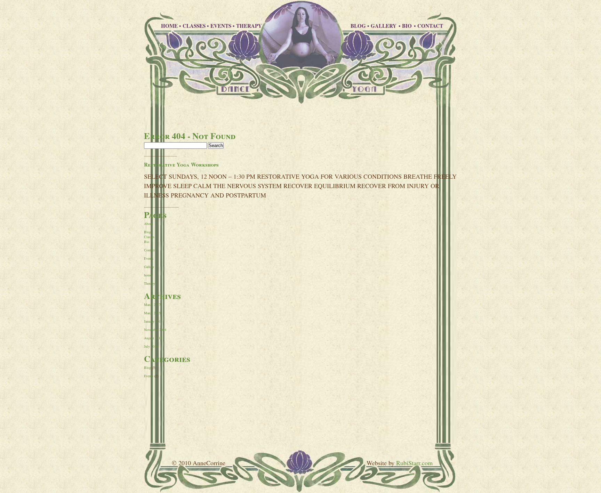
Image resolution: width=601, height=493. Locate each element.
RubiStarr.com (414, 463)
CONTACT (430, 26)
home (148, 275)
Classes (149, 236)
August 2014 (153, 338)
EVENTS (220, 26)
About (148, 223)
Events (148, 258)
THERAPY (249, 26)
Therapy (149, 283)
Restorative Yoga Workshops (181, 164)
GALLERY (384, 26)
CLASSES (194, 26)
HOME (169, 26)
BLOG (358, 26)
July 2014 (151, 346)
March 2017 (152, 304)
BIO (407, 26)
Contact (149, 250)
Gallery (149, 266)
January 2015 (153, 321)
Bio (146, 241)
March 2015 (152, 312)
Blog (147, 231)
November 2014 (155, 329)
